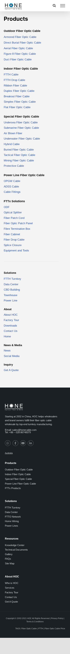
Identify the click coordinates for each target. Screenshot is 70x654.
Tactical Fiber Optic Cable (19, 155)
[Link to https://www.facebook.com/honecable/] (15, 443)
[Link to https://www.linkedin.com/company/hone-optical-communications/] (30, 443)
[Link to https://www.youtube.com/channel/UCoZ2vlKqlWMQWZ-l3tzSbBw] (23, 443)
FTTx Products (13, 488)
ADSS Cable (11, 186)
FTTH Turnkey (12, 278)
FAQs (8, 558)
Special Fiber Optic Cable (18, 479)
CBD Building (12, 289)
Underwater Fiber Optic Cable (22, 138)
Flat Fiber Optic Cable (17, 107)
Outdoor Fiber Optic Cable (19, 469)
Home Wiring (12, 521)
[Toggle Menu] (62, 5)
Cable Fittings (12, 191)
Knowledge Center (14, 545)
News (7, 350)
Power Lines (11, 525)
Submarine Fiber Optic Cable (21, 127)
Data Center (11, 284)
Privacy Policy (57, 618)
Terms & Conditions (35, 621)
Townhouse (10, 295)
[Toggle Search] (54, 5)
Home (7, 336)
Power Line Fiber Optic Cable (20, 483)
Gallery (9, 554)
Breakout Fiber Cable (16, 96)
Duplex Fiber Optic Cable (19, 90)
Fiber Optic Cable (29, 628)
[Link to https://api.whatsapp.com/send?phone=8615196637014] (8, 443)
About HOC (11, 314)
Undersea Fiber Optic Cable (21, 122)
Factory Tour (11, 320)
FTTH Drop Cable (14, 80)
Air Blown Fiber (13, 133)
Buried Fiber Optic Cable (19, 149)
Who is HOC (11, 583)
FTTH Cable (11, 74)
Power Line (10, 300)
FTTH (40, 628)
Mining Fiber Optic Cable (19, 160)
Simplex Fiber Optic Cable (20, 101)
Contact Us (11, 597)
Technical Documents (16, 549)
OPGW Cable (12, 181)
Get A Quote (11, 370)
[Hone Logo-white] (14, 405)
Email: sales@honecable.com (21, 429)
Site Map (9, 563)
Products (16, 18)
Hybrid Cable (12, 144)
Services (9, 587)
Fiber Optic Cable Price (55, 628)
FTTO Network (13, 516)
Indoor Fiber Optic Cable (18, 474)
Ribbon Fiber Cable (15, 85)
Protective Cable (14, 165)
